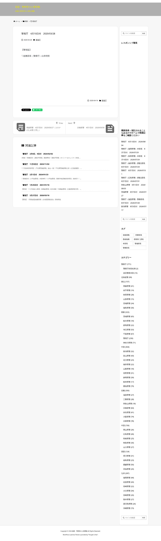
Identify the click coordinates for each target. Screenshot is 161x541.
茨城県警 (128, 316)
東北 (125, 281)
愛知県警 (128, 386)
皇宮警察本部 (130, 273)
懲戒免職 (126, 239)
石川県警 (128, 360)
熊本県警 (128, 499)
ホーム (17, 21)
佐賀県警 (128, 482)
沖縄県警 (128, 508)
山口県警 (128, 447)
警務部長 (126, 248)
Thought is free (93, 535)
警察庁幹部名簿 (130, 268)
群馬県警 (128, 325)
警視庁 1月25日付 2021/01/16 (36, 185)
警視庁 (35, 21)
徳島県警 (128, 460)
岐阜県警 (128, 382)
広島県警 (128, 434)
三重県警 (128, 399)
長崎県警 (128, 486)
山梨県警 (128, 369)
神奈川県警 (129, 342)
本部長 (125, 243)
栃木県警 (128, 321)
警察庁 (126, 264)
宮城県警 (128, 303)
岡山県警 (128, 429)
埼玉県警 (128, 329)
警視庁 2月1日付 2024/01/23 (35, 174)
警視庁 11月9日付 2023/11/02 (36, 164)
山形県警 (128, 299)
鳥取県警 (128, 443)
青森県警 (128, 286)
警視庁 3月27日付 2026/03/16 (36, 195)
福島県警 (128, 308)
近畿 (125, 390)
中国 (125, 425)
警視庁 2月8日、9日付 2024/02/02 (38, 154)
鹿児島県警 (129, 504)
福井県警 (128, 364)
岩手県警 (128, 290)
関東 (26, 21)
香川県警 (128, 456)
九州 (125, 473)
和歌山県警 (129, 403)
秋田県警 (128, 294)
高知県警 (128, 469)
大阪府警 (128, 416)
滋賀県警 (128, 395)
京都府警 (128, 408)
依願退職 (126, 235)
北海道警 (126, 277)
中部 (125, 347)
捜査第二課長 (139, 239)
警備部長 (138, 243)
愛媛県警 (128, 464)
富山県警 (128, 356)
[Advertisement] (65, 77)
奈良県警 (128, 412)
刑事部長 (138, 235)
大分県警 (128, 491)
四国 (125, 451)
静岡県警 (128, 377)
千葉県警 (128, 334)
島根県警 (128, 438)
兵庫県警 (128, 421)
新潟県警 (128, 351)
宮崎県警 (128, 495)
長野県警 (128, 373)
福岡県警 (128, 477)
